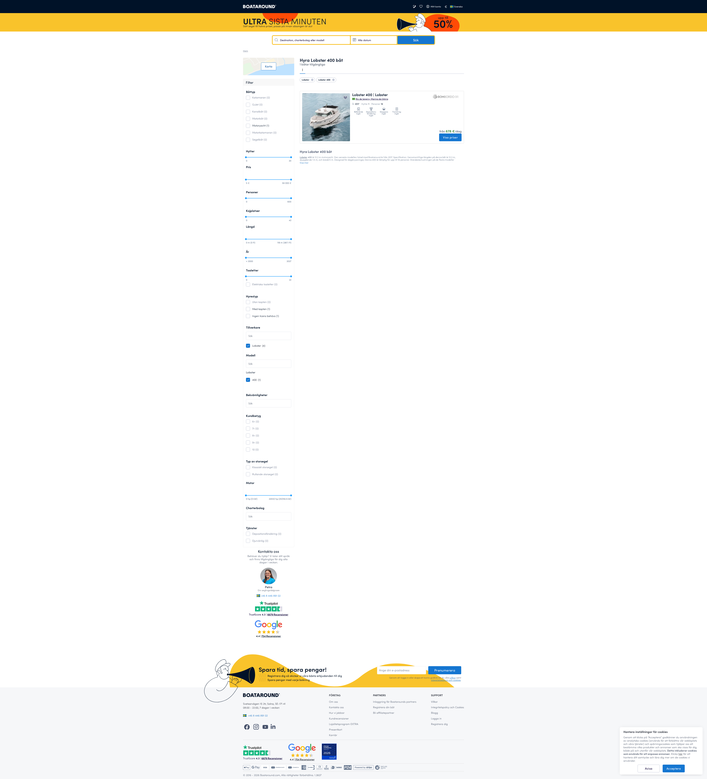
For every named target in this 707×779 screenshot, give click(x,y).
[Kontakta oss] (414, 6)
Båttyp (250, 92)
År (247, 251)
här (680, 754)
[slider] (246, 157)
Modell (250, 355)
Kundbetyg (253, 416)
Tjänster (251, 528)
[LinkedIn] (273, 726)
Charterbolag (255, 508)
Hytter (250, 151)
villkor (453, 677)
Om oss (333, 701)
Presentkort (335, 729)
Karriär (333, 735)
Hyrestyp (252, 296)
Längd (250, 226)
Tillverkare (253, 327)
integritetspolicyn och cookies (446, 680)
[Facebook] (247, 726)
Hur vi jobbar (336, 712)
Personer (252, 192)
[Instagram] (256, 726)
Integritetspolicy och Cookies (447, 707)
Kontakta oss (336, 707)
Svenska (458, 6)
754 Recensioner (271, 636)
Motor (250, 483)
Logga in (436, 718)
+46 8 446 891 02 (270, 595)
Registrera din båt (383, 707)
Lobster (303, 157)
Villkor (434, 701)
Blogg (434, 712)
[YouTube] (265, 726)
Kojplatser (253, 211)
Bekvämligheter (256, 395)
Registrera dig (439, 724)
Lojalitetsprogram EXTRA (343, 724)
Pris (248, 167)
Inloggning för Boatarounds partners (394, 701)
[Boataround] (259, 6)
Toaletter (252, 270)
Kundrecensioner (339, 718)
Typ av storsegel (257, 461)
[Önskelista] (421, 6)
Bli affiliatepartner (383, 712)
